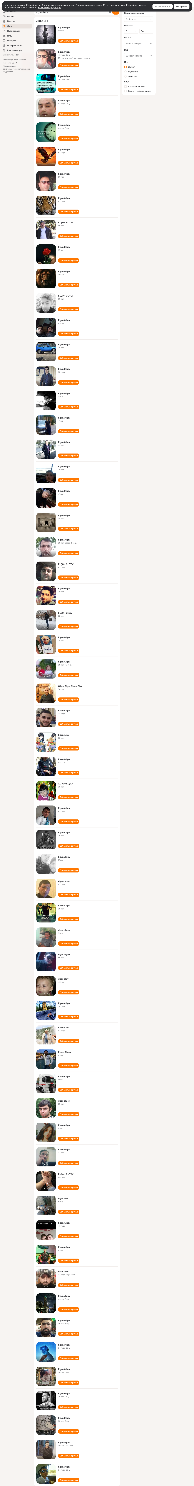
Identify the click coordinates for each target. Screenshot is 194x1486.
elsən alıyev (64, 930)
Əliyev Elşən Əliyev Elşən (70, 686)
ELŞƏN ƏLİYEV (66, 222)
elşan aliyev (64, 954)
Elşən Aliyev (64, 661)
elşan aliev (63, 1198)
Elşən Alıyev (64, 832)
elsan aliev (63, 978)
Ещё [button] (13, 63)
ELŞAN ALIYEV (66, 1174)
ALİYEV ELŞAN (65, 783)
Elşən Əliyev (64, 27)
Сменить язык (9, 55)
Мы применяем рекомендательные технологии (16, 69)
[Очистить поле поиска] (110, 12)
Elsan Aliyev (64, 100)
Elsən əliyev (64, 857)
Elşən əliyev (64, 1296)
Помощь (22, 59)
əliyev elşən (64, 881)
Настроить (181, 6)
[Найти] (115, 12)
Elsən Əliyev (64, 759)
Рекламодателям (10, 59)
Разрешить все (162, 6)
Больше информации (49, 7)
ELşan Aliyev (64, 1052)
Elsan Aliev (63, 735)
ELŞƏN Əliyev (65, 613)
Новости (7, 63)
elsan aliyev (64, 1100)
